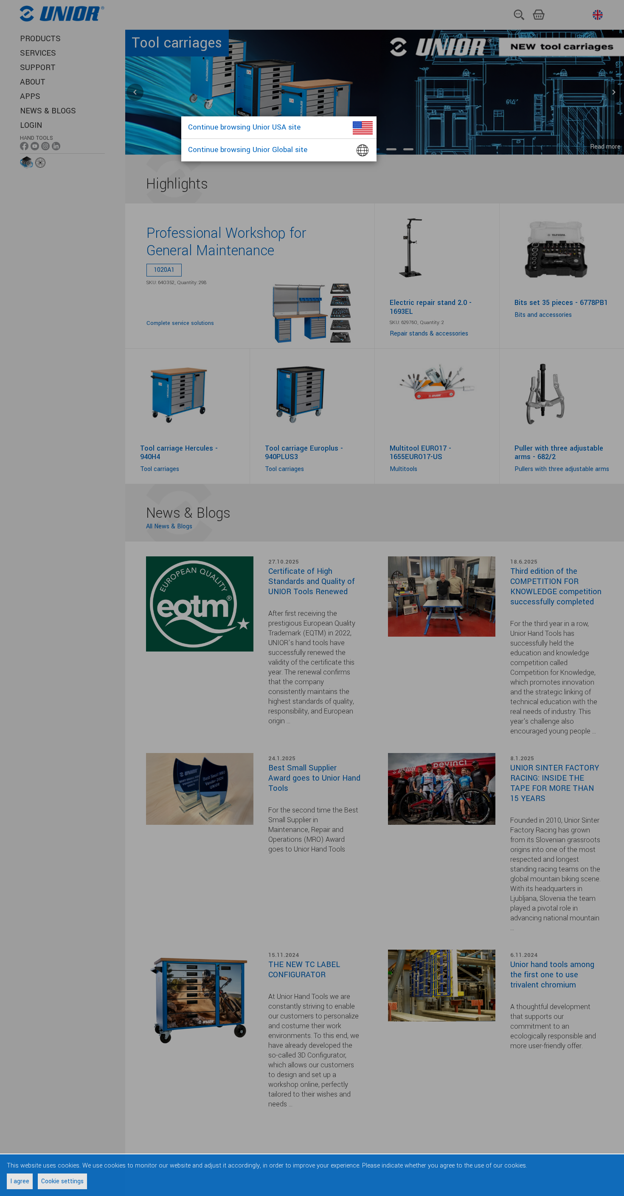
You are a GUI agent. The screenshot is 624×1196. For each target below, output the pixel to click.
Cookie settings (62, 1181)
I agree (19, 1181)
